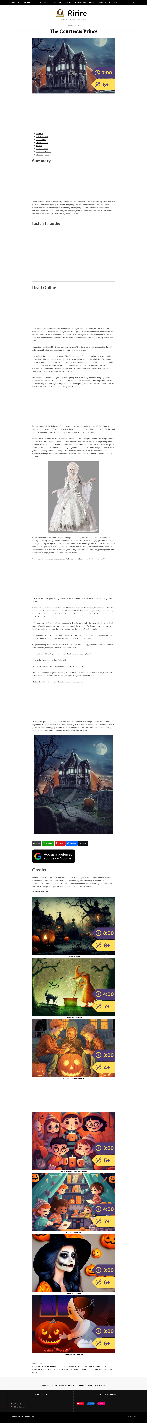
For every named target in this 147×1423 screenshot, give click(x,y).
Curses (77, 1366)
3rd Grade (45, 1366)
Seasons (110, 1369)
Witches (35, 1372)
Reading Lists (80, 2)
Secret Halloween (73, 1293)
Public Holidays (100, 1369)
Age (19, 2)
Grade (47, 2)
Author (27, 2)
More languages (42, 154)
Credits (39, 145)
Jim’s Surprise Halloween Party (73, 1171)
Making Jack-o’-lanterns (73, 1078)
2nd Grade (36, 1366)
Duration (37, 2)
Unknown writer (73, 25)
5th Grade (63, 1366)
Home (13, 2)
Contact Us (91, 1385)
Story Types (58, 2)
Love (71, 1369)
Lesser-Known (62, 1369)
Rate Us (102, 1385)
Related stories (42, 148)
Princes (90, 1369)
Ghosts (84, 1366)
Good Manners (94, 1366)
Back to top (132, 1416)
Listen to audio (42, 136)
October (83, 1369)
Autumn (71, 1366)
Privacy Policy (58, 1385)
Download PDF (42, 142)
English (92, 2)
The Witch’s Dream (73, 1017)
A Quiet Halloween (73, 1232)
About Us (102, 2)
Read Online (41, 139)
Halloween (105, 1366)
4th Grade (54, 1366)
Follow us (113, 2)
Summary (40, 133)
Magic (76, 1369)
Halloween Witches (39, 1369)
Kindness (51, 1369)
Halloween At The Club (73, 1354)
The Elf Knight (73, 956)
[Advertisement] (73, 115)
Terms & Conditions (75, 1385)
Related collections (43, 151)
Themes (69, 2)
